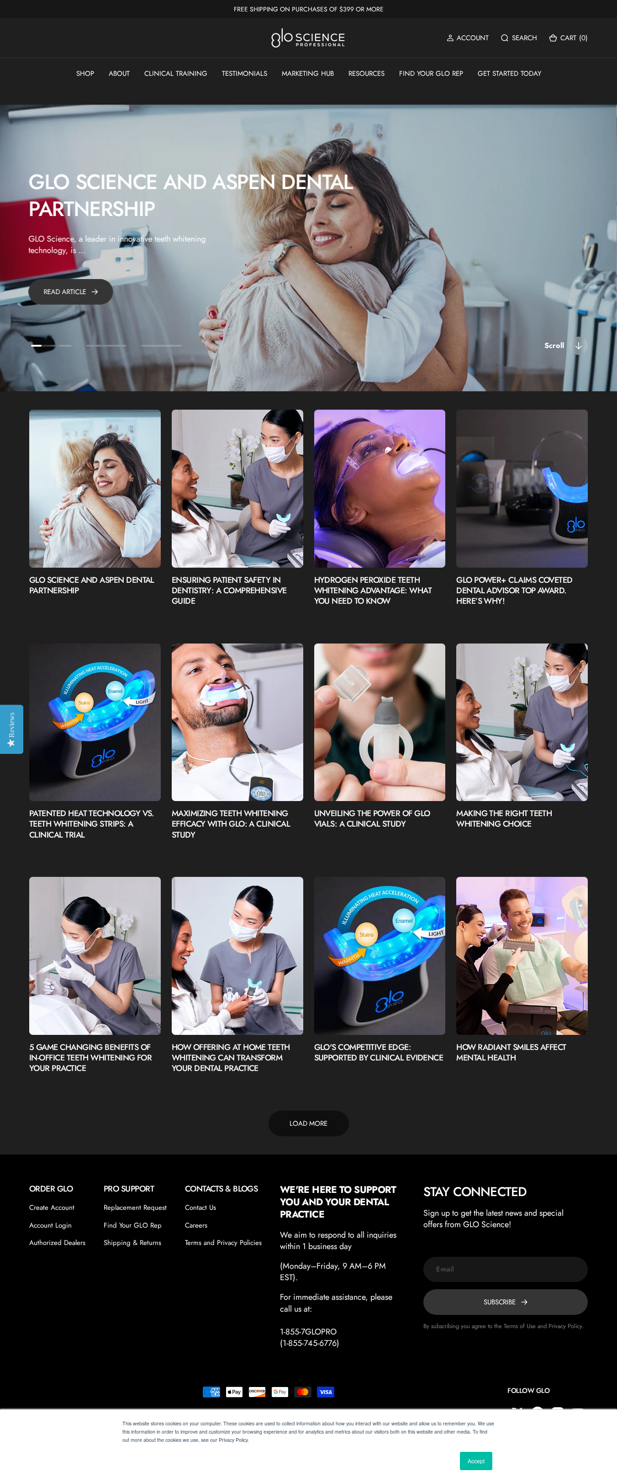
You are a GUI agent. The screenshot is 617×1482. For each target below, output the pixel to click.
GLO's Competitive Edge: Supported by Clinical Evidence (378, 1053)
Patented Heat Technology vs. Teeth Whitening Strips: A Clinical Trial (91, 824)
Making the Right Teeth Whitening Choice (504, 819)
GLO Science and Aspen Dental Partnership (191, 195)
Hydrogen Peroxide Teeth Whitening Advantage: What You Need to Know (373, 591)
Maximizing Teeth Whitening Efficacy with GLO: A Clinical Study (231, 824)
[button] (468, 38)
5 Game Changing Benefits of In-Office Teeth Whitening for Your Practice (90, 1058)
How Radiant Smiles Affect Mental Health (511, 1053)
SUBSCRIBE (500, 1302)
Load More (308, 1123)
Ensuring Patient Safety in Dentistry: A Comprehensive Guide (229, 591)
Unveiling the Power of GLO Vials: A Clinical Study (372, 819)
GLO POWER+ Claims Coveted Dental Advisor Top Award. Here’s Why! (514, 591)
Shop (85, 74)
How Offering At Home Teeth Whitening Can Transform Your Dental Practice (231, 1058)
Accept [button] (476, 1461)
